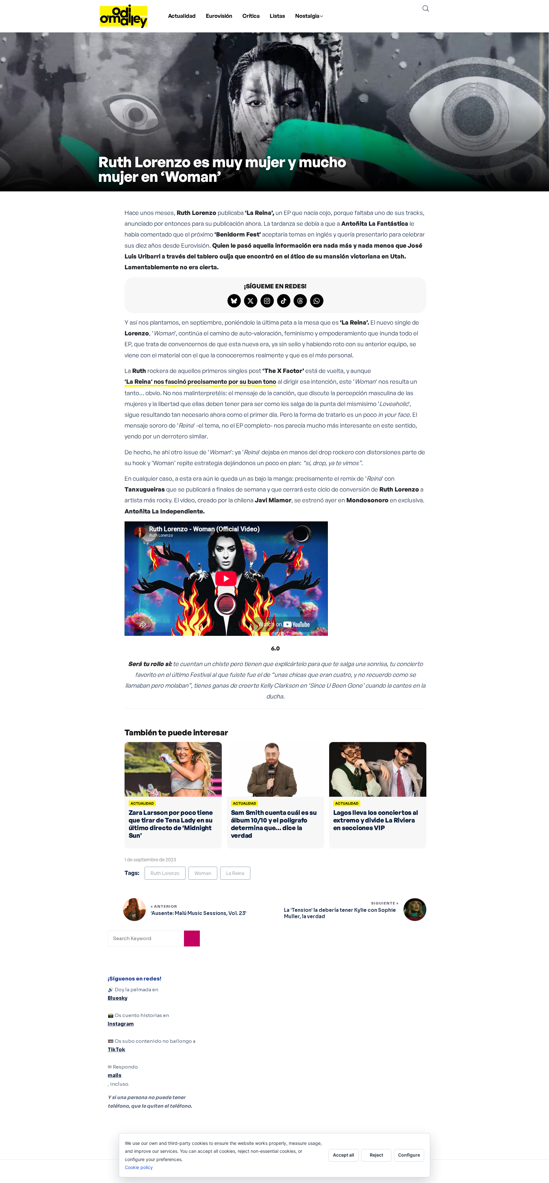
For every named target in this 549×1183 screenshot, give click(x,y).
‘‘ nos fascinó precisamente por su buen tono (200, 381)
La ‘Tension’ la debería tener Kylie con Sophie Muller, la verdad (340, 913)
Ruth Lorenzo (165, 873)
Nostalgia (307, 15)
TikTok (116, 1050)
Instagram (121, 1024)
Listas (277, 15)
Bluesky (117, 998)
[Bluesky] (234, 300)
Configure (409, 1155)
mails (114, 1075)
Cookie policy (139, 1167)
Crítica (251, 15)
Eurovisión (219, 15)
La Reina (235, 873)
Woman (202, 873)
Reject (376, 1155)
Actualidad (182, 15)
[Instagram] (267, 300)
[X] (250, 300)
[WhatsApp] (316, 300)
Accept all (343, 1155)
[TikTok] (283, 300)
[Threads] (300, 300)
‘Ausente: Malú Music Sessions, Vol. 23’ (198, 913)
